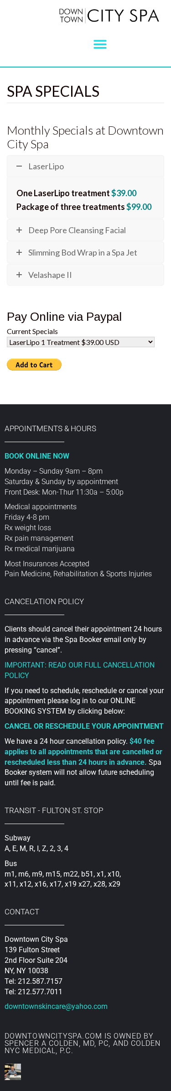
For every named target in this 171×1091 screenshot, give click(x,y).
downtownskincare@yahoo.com (56, 1006)
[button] (100, 44)
